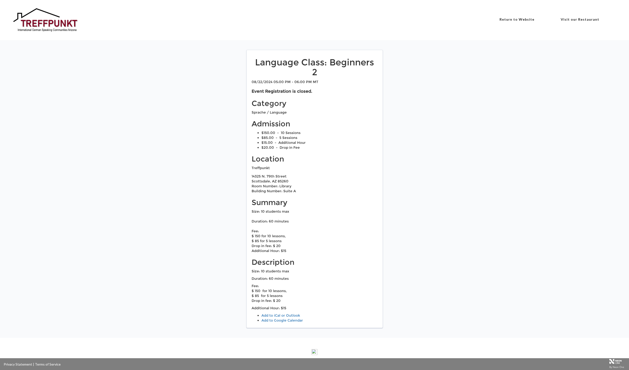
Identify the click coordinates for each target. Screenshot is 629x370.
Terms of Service (48, 364)
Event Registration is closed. (282, 91)
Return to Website (517, 19)
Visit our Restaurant (580, 19)
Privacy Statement (18, 364)
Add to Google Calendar (282, 320)
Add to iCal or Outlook (280, 315)
